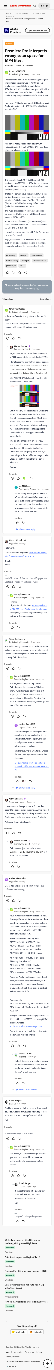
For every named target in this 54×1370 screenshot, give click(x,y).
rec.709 (22, 265)
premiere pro (11, 265)
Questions (10, 16)
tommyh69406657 (17, 71)
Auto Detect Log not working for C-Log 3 (22, 1257)
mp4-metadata (36, 255)
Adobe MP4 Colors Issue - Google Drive (26, 1026)
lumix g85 (23, 255)
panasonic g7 (11, 255)
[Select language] (34, 5)
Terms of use (29, 1352)
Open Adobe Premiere (37, 30)
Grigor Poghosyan (17, 639)
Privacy (39, 1352)
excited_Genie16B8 (27, 724)
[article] (27, 324)
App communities (21, 13)
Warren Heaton (20, 346)
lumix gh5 (25, 260)
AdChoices (12, 1366)
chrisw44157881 (25, 1053)
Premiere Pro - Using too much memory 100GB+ (26, 1271)
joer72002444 (24, 486)
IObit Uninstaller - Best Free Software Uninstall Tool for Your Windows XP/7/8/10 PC (32, 766)
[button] (5, 6)
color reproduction (39, 260)
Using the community (14, 1352)
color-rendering (12, 260)
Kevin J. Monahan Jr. (18, 540)
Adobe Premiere (39, 13)
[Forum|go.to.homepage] (20, 6)
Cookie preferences (13, 1357)
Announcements (11, 1296)
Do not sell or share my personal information (23, 1361)
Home (8, 13)
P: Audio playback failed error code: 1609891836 (26, 1301)
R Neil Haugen (15, 1100)
